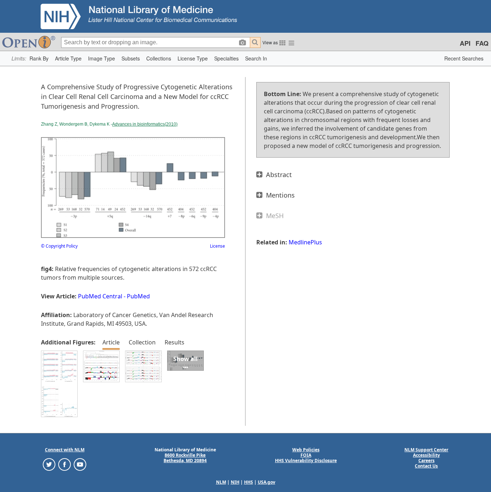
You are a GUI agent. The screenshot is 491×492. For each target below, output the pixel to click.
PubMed (138, 296)
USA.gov (266, 482)
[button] (39, 58)
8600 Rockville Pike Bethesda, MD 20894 (185, 458)
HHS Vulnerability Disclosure (306, 460)
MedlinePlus (305, 242)
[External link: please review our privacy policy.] (49, 464)
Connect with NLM (64, 450)
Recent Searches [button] (463, 58)
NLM (221, 482)
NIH (235, 482)
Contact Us (426, 466)
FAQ (482, 43)
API (465, 43)
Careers (426, 460)
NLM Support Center (426, 450)
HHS (248, 482)
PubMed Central (100, 296)
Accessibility (426, 455)
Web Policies (306, 450)
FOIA (305, 455)
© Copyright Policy (59, 246)
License (217, 246)
